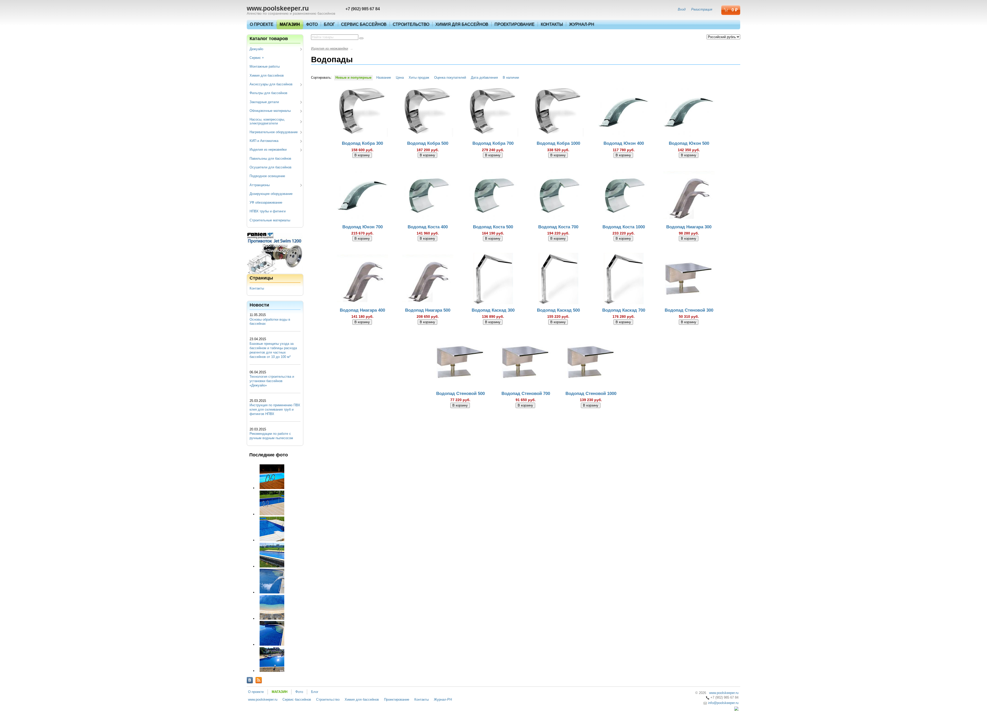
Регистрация (701, 9)
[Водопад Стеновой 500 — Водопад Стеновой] (460, 363)
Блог (329, 24)
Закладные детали (264, 102)
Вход (682, 9)
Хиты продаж (419, 77)
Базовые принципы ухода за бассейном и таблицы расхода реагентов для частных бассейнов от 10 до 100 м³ (273, 350)
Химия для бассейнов (461, 24)
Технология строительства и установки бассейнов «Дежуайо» (272, 381)
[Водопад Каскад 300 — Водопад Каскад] (493, 279)
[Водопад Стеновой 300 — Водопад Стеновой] (689, 279)
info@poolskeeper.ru (722, 703)
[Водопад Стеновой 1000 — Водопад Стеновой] (591, 363)
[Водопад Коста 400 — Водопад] (427, 196)
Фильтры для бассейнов (268, 93)
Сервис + (257, 58)
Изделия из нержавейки (268, 149)
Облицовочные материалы (270, 111)
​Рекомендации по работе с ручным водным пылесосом (271, 436)
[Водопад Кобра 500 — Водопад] (427, 113)
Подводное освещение (267, 176)
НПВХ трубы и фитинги (268, 211)
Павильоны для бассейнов (270, 158)
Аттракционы (260, 185)
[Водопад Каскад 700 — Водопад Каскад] (623, 279)
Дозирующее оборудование (271, 194)
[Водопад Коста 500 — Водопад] (493, 196)
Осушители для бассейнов (270, 167)
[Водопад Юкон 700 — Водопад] (362, 196)
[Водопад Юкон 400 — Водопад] (623, 113)
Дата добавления (484, 77)
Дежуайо (256, 49)
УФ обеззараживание (266, 202)
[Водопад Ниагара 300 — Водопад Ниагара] (689, 196)
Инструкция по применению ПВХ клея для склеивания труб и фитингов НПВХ (275, 409)
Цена (400, 77)
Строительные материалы (270, 220)
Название (383, 77)
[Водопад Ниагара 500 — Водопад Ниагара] (427, 279)
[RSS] (258, 680)
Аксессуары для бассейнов (271, 84)
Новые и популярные (353, 77)
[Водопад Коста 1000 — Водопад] (623, 196)
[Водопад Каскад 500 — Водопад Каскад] (558, 279)
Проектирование (515, 24)
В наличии (511, 77)
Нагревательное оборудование (274, 132)
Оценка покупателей (450, 77)
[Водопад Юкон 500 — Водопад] (689, 113)
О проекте (261, 24)
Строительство (411, 24)
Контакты (552, 24)
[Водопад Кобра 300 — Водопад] (362, 113)
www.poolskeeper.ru (278, 8)
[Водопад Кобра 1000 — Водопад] (558, 113)
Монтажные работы (265, 66)
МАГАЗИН (290, 24)
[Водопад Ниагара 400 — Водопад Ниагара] (362, 279)
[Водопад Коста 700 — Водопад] (558, 196)
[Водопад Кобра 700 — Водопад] (493, 113)
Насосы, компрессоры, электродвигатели (267, 121)
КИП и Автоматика (264, 141)
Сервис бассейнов (364, 24)
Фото (312, 24)
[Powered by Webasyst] (736, 709)
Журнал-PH (581, 24)
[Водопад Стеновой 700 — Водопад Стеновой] (525, 363)
